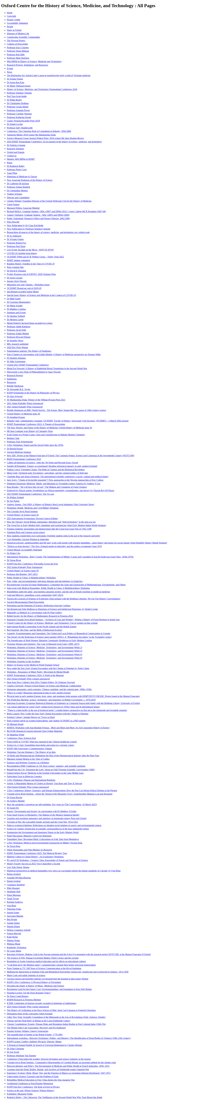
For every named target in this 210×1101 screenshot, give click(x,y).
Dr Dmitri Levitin (15, 124)
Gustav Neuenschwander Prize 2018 (23, 121)
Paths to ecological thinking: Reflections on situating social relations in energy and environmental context (54, 825)
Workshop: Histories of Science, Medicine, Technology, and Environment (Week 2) (44, 647)
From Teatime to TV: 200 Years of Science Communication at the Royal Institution (44, 968)
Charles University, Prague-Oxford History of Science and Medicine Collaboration (44, 686)
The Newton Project (16, 40)
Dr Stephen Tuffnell (16, 316)
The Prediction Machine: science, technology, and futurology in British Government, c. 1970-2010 (51, 700)
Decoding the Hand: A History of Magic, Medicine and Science (35, 986)
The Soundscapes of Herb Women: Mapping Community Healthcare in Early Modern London (49, 640)
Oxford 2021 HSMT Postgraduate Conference (28, 365)
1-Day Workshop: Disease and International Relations (31, 780)
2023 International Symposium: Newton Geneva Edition (32, 518)
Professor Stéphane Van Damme (21, 1055)
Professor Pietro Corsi (17, 169)
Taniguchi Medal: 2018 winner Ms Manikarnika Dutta (31, 135)
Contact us (11, 155)
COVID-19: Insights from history (22, 253)
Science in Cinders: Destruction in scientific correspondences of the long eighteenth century (48, 829)
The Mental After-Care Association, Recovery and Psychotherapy (36, 1027)
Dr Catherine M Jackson (18, 183)
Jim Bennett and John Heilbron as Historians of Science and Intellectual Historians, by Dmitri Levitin (52, 609)
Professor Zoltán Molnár (18, 333)
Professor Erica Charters (18, 47)
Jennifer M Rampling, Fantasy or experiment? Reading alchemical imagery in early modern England (52, 466)
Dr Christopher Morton (17, 190)
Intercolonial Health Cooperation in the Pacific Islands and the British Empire (41, 626)
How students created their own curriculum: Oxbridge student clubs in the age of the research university (53, 536)
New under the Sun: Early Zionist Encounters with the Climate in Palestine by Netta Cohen (48, 668)
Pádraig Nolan (13, 940)
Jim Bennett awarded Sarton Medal (23, 291)
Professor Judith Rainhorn (18, 326)
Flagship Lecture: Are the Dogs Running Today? (29, 993)
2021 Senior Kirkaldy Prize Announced (25, 407)
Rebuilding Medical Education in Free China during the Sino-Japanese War (41, 1080)
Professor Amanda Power (18, 110)
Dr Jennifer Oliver (15, 340)
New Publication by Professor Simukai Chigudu (28, 229)
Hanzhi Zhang (13, 926)
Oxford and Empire (15, 152)
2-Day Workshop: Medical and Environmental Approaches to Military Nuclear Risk (44, 843)
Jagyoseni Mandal (15, 916)
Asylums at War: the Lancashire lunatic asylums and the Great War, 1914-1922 (42, 822)
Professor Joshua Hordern (18, 187)
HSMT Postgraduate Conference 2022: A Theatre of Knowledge (36, 424)
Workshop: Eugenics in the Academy (23, 661)
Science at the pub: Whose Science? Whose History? (30, 1090)
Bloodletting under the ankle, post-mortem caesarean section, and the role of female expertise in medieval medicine (58, 591)
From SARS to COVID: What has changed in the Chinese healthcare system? (42, 741)
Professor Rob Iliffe (16, 54)
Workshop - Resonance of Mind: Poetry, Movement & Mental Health (38, 672)
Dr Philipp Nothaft (15, 497)
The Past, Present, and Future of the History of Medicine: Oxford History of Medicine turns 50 (49, 427)
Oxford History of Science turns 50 (23, 515)
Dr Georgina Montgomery (19, 302)
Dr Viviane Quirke (15, 239)
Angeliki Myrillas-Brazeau (19, 877)
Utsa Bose (11, 905)
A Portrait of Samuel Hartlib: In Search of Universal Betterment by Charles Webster (44, 1045)
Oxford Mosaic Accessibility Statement (24, 550)
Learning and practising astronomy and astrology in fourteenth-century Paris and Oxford (46, 818)
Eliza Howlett (13, 222)
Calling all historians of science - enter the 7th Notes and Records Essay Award (42, 462)
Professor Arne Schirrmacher (20, 441)
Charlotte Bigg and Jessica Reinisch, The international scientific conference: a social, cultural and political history (58, 476)
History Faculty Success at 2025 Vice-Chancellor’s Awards (33, 863)
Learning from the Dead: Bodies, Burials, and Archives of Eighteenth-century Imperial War (48, 1069)
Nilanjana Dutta (14, 909)
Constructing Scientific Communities (23, 37)
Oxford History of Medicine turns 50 (23, 414)
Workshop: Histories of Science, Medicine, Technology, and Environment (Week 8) (44, 658)
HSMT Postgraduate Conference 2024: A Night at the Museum (35, 675)
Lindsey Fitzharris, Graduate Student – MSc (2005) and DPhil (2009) (38, 215)
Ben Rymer (12, 919)
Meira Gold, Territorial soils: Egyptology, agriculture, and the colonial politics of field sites (47, 473)
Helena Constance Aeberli (18, 930)
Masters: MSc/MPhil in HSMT (21, 159)
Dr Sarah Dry (13, 808)
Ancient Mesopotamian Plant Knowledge (25, 602)
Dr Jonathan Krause (16, 417)
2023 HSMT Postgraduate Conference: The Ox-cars (30, 494)
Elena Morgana (14, 895)
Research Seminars (15, 148)
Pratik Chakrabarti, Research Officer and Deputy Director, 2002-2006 (38, 218)
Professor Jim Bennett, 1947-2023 (22, 574)
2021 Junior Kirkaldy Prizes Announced (25, 403)
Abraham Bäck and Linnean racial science (26, 532)
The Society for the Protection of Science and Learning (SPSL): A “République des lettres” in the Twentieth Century (59, 637)
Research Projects (15, 375)
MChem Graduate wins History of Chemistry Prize (30, 431)
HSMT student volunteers (18, 260)
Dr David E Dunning (16, 271)
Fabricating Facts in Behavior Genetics (24, 776)
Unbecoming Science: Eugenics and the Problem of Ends (32, 1076)
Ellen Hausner (13, 888)
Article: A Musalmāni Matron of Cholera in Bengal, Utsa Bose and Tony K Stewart (44, 783)
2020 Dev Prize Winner (17, 347)
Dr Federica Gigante (16, 145)
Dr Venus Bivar (14, 560)
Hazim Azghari (14, 881)
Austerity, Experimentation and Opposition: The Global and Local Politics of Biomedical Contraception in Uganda (58, 633)
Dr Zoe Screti (13, 1052)
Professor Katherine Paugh (19, 117)
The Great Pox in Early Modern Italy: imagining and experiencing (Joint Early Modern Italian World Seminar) (56, 525)
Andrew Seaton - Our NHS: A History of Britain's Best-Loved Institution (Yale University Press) (50, 504)
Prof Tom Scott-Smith (17, 96)
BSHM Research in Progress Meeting (24, 999)
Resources (11, 382)
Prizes (9, 162)
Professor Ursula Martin (17, 107)
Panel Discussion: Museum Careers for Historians (29, 836)
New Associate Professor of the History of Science (29, 180)
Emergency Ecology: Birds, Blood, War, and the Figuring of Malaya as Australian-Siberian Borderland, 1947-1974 (58, 1073)
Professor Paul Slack (16, 246)
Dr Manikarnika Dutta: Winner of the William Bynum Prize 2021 (36, 400)
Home (9, 12)
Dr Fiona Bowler (14, 797)
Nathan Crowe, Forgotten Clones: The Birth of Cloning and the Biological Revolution (46, 469)
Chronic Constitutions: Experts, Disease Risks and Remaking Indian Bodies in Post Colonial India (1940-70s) (56, 1024)
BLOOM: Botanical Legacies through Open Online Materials (34, 731)
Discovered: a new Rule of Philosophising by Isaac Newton (34, 372)
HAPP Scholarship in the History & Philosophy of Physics (33, 393)
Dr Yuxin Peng (13, 846)
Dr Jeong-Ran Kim (15, 82)
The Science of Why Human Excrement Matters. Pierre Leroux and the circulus (43, 958)
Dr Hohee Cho (13, 553)
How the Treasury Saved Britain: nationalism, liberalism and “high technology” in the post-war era (51, 522)
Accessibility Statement (17, 23)
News (9, 72)
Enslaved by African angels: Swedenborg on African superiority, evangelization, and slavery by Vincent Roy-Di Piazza (60, 490)
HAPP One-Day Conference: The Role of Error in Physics (33, 1087)
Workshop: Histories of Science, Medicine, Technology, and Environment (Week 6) (44, 654)
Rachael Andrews (15, 902)
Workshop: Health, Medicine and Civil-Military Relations (33, 508)
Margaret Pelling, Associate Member (23, 208)
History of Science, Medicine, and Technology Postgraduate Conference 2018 (42, 89)
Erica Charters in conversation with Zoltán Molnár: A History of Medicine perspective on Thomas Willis (54, 354)
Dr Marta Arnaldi (14, 305)
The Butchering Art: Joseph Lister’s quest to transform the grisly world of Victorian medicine (48, 75)
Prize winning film (15, 267)
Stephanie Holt (13, 891)
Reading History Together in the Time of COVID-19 (30, 264)
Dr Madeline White (15, 734)
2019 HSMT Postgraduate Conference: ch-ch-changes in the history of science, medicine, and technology (54, 141)
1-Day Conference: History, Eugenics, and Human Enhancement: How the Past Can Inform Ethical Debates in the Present (62, 790)
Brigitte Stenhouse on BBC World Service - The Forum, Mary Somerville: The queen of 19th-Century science (56, 410)
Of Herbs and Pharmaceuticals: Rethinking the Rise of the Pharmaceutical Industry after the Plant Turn (53, 755)
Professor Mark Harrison (18, 58)
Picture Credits (13, 19)
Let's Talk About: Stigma (18, 867)
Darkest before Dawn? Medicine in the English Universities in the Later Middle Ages (45, 773)
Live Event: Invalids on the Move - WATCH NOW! (30, 250)
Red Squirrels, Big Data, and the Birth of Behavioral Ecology (34, 630)
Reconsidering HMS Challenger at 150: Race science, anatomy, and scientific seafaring (46, 766)
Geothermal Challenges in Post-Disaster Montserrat (30, 1083)
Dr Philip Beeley (14, 100)
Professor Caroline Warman (19, 114)
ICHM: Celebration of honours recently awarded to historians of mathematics (41, 1003)
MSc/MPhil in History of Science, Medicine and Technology (34, 61)
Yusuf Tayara (13, 898)
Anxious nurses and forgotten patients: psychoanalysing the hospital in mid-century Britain (47, 979)
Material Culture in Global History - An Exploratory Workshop (35, 856)
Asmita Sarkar (13, 923)
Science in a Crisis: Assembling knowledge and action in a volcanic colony (40, 745)
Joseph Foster (13, 912)
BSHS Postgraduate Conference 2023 (24, 459)
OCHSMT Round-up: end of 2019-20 (24, 288)
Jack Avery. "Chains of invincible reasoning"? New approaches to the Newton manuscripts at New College (55, 480)
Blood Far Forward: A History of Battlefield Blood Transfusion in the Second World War (47, 368)
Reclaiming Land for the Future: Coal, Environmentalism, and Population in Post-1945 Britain (49, 989)
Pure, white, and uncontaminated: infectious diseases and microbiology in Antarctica (45, 581)
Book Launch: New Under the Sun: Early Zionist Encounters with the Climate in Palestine (47, 713)
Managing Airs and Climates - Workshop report (28, 284)
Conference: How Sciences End (21, 738)
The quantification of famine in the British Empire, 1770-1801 (35, 1034)
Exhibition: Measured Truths (20, 1094)
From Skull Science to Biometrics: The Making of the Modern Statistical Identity (43, 815)
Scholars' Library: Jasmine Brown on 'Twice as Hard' (31, 717)
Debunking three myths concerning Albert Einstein (30, 1013)
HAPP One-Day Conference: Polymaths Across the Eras (32, 564)
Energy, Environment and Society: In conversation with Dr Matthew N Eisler (41, 811)
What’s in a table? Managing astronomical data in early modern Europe (39, 693)
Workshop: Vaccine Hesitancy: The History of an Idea (31, 752)
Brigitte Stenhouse (15, 386)
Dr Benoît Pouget (15, 448)
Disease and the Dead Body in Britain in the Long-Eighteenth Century (38, 1020)
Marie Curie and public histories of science (26, 975)
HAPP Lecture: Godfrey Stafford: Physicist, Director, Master (34, 1041)
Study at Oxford (14, 30)
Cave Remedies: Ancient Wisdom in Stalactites (28, 539)
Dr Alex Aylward (14, 396)
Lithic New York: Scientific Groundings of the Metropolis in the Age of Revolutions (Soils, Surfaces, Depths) (56, 1017)
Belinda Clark (13, 438)
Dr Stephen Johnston (16, 358)
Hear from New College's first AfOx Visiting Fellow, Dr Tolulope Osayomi (41, 682)
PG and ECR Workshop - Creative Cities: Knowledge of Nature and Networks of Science (47, 860)
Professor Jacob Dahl (16, 330)
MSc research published (17, 344)
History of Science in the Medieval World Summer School (33, 665)
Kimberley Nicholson (16, 947)
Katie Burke (12, 937)
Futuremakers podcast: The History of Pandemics (29, 351)
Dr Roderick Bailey (16, 166)
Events (10, 68)
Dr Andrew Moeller (16, 801)
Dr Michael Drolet (15, 724)
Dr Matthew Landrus (16, 309)
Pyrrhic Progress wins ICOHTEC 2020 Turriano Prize (31, 274)
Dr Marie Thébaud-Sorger (18, 86)
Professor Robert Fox (16, 243)
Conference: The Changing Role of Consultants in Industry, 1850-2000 (39, 131)
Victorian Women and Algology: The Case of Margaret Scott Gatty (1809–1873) (43, 644)
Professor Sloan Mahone (18, 51)
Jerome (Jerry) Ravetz (17, 281)
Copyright (11, 16)
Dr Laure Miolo (14, 951)
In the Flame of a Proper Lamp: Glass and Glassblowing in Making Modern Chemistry (46, 434)
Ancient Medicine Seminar (19, 452)
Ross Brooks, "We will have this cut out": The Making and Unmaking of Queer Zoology (47, 487)
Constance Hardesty (16, 884)
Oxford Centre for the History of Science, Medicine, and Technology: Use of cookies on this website (52, 623)
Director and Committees (18, 197)
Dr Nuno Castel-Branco (17, 996)
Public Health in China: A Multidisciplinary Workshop (31, 577)
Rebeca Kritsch (14, 874)
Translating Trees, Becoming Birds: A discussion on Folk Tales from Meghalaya (43, 839)
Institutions (12, 379)
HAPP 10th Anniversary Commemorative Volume (29, 748)
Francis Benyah (14, 933)
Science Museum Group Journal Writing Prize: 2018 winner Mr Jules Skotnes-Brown (45, 138)
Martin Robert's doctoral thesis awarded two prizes (29, 323)
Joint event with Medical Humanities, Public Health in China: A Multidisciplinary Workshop (48, 588)
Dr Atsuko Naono (15, 79)
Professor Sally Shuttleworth (20, 128)
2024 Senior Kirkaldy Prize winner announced (28, 787)
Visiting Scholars (14, 194)
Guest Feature (13, 204)
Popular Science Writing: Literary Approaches (27, 1031)
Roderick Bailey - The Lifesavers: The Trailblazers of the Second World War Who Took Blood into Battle (54, 1097)
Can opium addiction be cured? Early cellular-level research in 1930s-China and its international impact (53, 707)
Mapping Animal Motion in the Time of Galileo (28, 759)
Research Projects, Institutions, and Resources (27, 65)
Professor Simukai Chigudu (19, 93)
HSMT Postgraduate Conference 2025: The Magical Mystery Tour (37, 853)
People (10, 26)
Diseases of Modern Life (18, 33)
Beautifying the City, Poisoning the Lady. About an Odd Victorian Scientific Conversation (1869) (51, 769)
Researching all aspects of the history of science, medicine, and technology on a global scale (48, 232)
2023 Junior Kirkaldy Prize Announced (24, 567)
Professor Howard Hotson (18, 337)
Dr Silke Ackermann (16, 361)
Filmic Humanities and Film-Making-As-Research (29, 850)
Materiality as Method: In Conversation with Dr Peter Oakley (34, 612)
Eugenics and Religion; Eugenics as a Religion (28, 762)
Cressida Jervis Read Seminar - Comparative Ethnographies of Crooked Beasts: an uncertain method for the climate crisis (61, 1062)
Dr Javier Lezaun (14, 278)
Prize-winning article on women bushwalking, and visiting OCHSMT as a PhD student (46, 720)
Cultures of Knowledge (17, 44)
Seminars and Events (16, 312)
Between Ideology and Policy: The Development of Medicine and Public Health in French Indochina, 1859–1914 (58, 1066)
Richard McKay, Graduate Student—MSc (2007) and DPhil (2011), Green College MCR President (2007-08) (56, 211)
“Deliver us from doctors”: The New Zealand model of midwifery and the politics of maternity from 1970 (54, 546)
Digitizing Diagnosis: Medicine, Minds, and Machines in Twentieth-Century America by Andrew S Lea (53, 483)
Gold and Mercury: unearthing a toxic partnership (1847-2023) (35, 595)
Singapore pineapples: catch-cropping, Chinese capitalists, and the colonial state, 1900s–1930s (49, 689)
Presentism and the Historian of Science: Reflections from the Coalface (39, 605)
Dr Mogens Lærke (15, 319)
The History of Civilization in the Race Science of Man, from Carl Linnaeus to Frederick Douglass (51, 1010)
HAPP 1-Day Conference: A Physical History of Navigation (34, 982)
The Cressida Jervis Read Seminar (22, 511)
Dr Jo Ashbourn (14, 236)
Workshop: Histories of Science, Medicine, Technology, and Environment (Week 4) (44, 651)
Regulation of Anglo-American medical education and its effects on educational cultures (46, 961)
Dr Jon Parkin (13, 501)
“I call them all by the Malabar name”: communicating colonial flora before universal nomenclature (51, 965)
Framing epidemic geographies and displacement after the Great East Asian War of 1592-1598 (49, 529)
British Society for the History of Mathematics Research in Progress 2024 (40, 616)
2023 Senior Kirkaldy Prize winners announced (28, 679)
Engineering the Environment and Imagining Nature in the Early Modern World (43, 832)
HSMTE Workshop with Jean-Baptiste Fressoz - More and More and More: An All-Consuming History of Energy (58, 727)
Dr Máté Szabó (14, 298)
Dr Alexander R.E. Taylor (18, 389)
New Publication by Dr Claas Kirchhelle (25, 225)
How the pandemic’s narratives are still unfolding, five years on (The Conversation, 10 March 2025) (52, 804)
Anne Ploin (12, 173)
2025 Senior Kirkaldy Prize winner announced (28, 1006)
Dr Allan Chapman (15, 1048)
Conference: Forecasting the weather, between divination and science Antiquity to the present (49, 1059)
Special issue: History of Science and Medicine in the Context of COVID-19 (41, 295)
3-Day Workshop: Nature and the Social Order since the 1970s (35, 445)
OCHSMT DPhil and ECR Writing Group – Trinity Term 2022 (35, 257)
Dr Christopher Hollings (18, 103)
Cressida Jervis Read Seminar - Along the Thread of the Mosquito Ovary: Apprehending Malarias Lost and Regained (59, 794)
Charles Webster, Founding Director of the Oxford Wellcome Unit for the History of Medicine (49, 201)
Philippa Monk (13, 944)
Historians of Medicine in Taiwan (22, 176)
